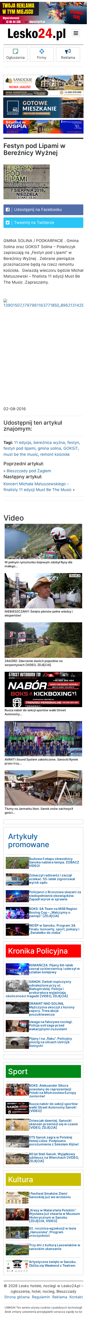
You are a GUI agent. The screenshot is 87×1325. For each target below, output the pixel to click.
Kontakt (76, 1297)
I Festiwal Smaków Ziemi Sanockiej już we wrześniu (50, 1195)
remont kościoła (55, 454)
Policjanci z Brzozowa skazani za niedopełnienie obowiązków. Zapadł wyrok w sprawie (55, 895)
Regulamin (41, 1297)
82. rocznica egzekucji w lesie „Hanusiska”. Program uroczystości (52, 1231)
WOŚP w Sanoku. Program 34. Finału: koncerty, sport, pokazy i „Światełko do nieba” (54, 929)
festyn (73, 442)
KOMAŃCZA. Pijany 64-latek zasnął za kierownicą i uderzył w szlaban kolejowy (54, 968)
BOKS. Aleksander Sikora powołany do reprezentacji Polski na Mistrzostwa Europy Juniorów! (52, 1090)
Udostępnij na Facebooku (37, 209)
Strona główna (17, 1297)
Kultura (20, 1179)
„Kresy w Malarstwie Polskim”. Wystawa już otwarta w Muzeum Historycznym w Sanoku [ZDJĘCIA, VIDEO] (54, 1215)
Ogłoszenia (15, 57)
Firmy (41, 57)
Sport (18, 1071)
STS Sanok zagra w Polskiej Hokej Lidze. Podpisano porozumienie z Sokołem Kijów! (54, 1140)
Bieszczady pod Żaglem (29, 471)
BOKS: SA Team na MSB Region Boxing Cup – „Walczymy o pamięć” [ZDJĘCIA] (53, 912)
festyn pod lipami (19, 448)
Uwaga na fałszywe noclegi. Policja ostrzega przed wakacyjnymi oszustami (51, 1025)
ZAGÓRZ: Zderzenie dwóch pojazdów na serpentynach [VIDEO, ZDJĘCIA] (33, 663)
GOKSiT (70, 448)
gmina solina (49, 448)
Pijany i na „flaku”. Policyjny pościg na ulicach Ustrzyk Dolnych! (50, 1042)
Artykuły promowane (28, 840)
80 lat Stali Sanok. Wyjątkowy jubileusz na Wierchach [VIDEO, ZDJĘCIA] (54, 1157)
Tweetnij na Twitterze (33, 222)
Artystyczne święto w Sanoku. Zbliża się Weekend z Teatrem (53, 1263)
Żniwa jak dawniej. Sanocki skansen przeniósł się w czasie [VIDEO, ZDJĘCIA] (53, 1124)
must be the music (20, 454)
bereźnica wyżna (49, 442)
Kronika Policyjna (38, 950)
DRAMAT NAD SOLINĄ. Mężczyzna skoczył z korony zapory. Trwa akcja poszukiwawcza (52, 1008)
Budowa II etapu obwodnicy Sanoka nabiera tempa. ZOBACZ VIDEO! (54, 862)
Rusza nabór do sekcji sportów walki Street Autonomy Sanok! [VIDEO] (53, 1107)
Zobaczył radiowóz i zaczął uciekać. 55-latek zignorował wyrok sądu (52, 878)
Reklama (68, 57)
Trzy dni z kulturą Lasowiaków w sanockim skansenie (54, 1246)
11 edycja (22, 442)
